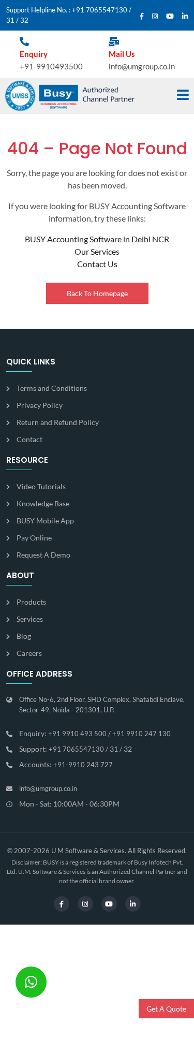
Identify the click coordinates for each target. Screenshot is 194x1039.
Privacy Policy (40, 405)
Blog (24, 636)
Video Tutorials (41, 486)
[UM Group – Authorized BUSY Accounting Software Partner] (70, 95)
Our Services (97, 251)
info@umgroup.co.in (142, 66)
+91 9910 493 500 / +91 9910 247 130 (109, 733)
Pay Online (34, 537)
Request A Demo (43, 554)
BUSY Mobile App (45, 520)
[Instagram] (155, 16)
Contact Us (97, 264)
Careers (29, 653)
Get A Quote (166, 1008)
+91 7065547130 (99, 10)
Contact (29, 439)
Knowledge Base (43, 503)
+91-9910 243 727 (83, 764)
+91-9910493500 (51, 66)
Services (30, 618)
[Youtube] (170, 16)
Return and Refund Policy (58, 422)
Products (31, 601)
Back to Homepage (97, 293)
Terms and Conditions (52, 388)
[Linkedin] (185, 16)
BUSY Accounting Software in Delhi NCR (97, 239)
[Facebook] (142, 16)
